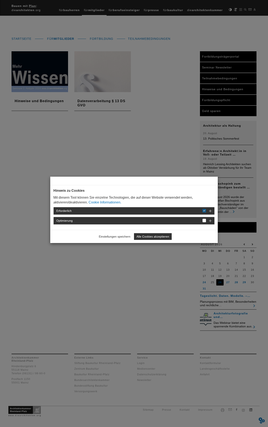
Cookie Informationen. (105, 202)
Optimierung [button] (64, 220)
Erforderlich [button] (64, 210)
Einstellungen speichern (114, 236)
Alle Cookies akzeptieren (153, 236)
